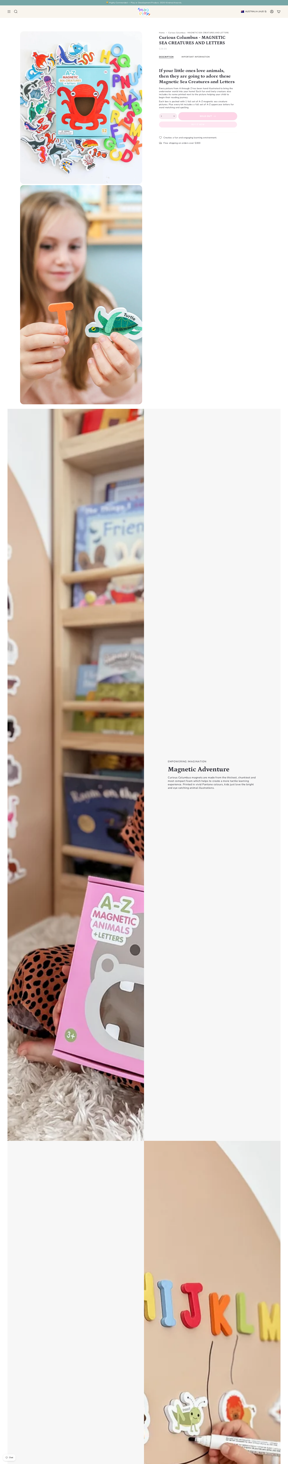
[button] (15, 11)
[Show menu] (9, 11)
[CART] (278, 11)
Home (162, 32)
